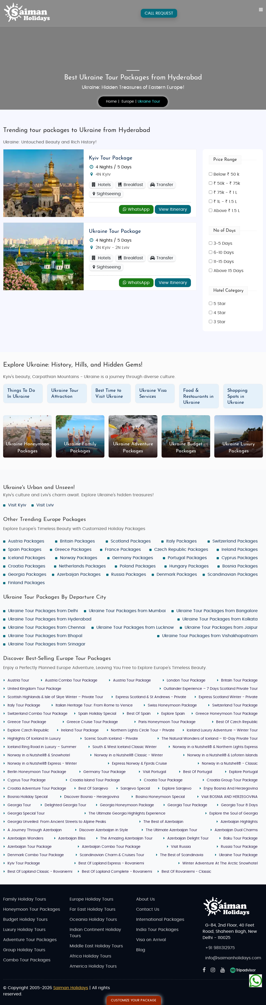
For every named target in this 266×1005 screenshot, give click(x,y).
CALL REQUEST (159, 13)
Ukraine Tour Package (115, 231)
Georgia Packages (27, 574)
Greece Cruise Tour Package (92, 722)
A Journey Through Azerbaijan (35, 830)
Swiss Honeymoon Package (172, 705)
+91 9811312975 (220, 948)
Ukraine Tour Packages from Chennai (46, 627)
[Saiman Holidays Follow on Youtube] (222, 970)
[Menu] (261, 9)
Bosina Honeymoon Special (160, 797)
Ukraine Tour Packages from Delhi (43, 611)
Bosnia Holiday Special (28, 797)
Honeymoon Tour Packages (31, 909)
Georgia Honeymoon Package (127, 805)
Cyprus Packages (240, 558)
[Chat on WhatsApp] (255, 980)
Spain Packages (24, 549)
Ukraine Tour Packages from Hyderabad (49, 619)
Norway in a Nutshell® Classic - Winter (128, 755)
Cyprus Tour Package (27, 780)
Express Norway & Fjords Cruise (139, 763)
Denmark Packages (177, 574)
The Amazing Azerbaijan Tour (126, 838)
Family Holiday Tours (24, 899)
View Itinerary (173, 209)
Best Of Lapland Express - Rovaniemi (111, 863)
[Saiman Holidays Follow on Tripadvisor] (243, 970)
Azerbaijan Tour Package (30, 847)
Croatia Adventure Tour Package (37, 788)
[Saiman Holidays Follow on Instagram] (213, 970)
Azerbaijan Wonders (25, 838)
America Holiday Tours (93, 966)
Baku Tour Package (240, 838)
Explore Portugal (243, 772)
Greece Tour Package (27, 722)
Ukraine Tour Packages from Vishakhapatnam (210, 636)
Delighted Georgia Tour (65, 805)
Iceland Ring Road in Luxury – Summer (42, 747)
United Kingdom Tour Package (34, 689)
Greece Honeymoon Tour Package (227, 714)
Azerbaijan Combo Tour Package (111, 847)
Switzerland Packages (235, 541)
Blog (140, 950)
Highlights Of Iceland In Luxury (34, 738)
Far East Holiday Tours (92, 909)
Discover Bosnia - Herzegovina (91, 797)
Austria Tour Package (132, 680)
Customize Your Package (133, 1000)
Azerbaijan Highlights (239, 822)
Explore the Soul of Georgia (233, 813)
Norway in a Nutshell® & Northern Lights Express (215, 747)
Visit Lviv (45, 505)
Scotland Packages (131, 541)
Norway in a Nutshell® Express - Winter (42, 763)
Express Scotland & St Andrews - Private (151, 697)
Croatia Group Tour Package (232, 780)
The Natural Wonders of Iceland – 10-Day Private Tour (210, 738)
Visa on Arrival (151, 940)
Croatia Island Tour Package (95, 780)
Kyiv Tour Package (110, 158)
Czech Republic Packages (181, 549)
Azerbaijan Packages (79, 574)
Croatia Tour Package (163, 780)
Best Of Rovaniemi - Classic (186, 872)
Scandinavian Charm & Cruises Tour (112, 855)
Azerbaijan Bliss (71, 838)
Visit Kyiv (17, 505)
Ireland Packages (240, 549)
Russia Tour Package (239, 847)
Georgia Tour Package (187, 805)
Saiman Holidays (70, 988)
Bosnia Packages (240, 566)
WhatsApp (138, 209)
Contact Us (147, 909)
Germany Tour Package (104, 772)
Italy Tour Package (24, 705)
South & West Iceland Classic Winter (124, 747)
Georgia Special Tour (26, 813)
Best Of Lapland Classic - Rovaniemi (40, 872)
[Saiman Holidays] (29, 12)
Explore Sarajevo (176, 788)
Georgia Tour (19, 805)
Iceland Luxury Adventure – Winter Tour (222, 730)
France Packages (123, 549)
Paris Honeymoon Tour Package (167, 722)
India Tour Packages (157, 930)
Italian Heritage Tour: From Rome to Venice (94, 705)
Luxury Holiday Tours (24, 930)
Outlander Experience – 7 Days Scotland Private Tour (211, 689)
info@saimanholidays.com (233, 958)
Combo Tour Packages (26, 960)
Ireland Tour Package (80, 730)
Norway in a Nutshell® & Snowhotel (39, 755)
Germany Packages (132, 558)
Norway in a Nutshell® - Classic (230, 763)
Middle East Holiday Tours (96, 946)
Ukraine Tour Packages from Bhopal (45, 636)
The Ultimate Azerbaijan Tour (171, 830)
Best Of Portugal (197, 772)
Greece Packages (73, 549)
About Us (145, 899)
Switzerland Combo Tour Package (38, 714)
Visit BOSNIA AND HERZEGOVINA (229, 797)
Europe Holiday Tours (91, 899)
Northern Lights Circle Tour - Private (143, 730)
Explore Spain (173, 714)
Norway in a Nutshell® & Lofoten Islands (222, 755)
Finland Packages (26, 583)
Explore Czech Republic (28, 730)
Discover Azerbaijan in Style (103, 830)
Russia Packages (128, 574)
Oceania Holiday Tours (93, 919)
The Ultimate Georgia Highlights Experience (127, 813)
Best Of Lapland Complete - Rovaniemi (117, 872)
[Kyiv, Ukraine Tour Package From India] (43, 183)
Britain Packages (77, 541)
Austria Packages (26, 541)
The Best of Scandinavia (181, 855)
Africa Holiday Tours (90, 956)
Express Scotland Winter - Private (228, 697)
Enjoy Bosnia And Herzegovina (231, 788)
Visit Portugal (154, 772)
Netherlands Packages (82, 566)
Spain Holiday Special (97, 714)
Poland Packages (138, 566)
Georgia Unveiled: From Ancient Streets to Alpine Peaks (57, 822)
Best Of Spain (139, 714)
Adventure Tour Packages (30, 940)
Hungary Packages (189, 566)
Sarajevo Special (135, 788)
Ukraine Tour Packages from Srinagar (46, 644)
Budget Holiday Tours (25, 919)
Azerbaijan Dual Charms (236, 830)
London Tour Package (186, 680)
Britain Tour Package (239, 680)
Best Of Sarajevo (93, 788)
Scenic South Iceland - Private (111, 738)
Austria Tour (18, 680)
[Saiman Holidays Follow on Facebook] (204, 970)
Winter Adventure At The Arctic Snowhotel (220, 863)
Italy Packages (181, 541)
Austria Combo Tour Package (71, 680)
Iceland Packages (26, 558)
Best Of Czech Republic (237, 722)
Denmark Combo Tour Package (36, 855)
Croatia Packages (26, 566)
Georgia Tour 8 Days (239, 805)
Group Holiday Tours (24, 950)
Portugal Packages (187, 558)
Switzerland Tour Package (235, 705)
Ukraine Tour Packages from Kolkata (220, 619)
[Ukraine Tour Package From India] (43, 256)
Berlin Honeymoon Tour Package (37, 772)
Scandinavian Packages (233, 574)
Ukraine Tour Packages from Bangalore (217, 611)
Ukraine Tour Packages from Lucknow (135, 627)
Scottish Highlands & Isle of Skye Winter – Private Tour (55, 697)
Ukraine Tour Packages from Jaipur (221, 627)
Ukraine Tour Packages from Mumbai (127, 611)
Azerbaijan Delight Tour (188, 838)
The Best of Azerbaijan (163, 822)
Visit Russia (181, 847)
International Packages (160, 919)
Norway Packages (78, 558)
